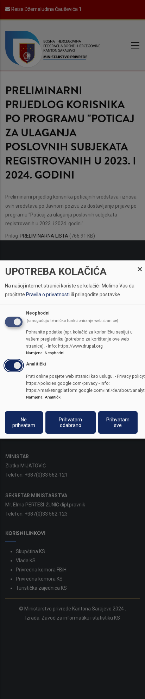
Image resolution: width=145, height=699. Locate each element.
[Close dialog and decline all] (139, 264)
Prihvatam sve (118, 422)
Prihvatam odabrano (70, 422)
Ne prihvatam (23, 422)
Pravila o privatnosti (48, 294)
